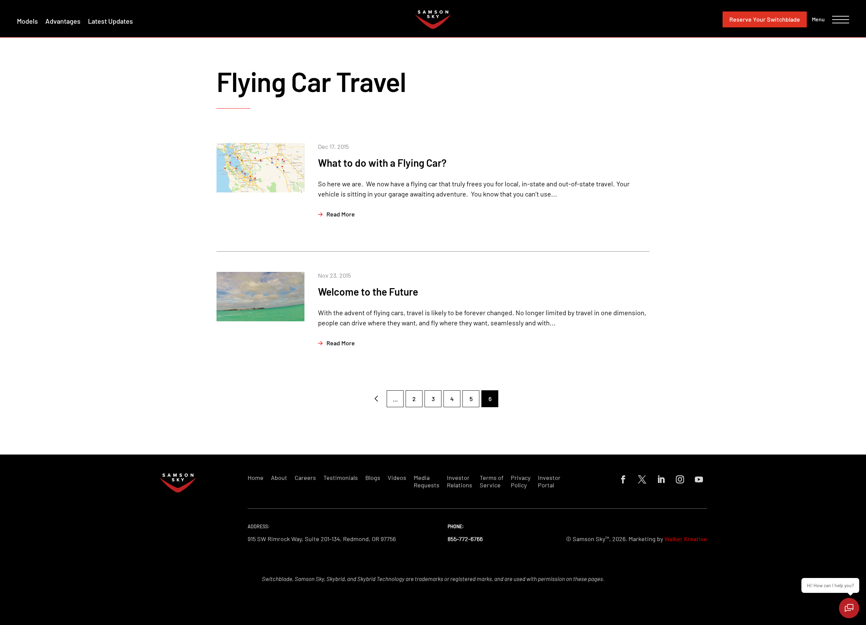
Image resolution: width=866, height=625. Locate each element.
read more (340, 214)
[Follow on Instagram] (680, 479)
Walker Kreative (685, 538)
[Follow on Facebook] (623, 479)
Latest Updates (110, 21)
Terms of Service (491, 481)
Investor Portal (549, 481)
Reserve (764, 19)
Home (256, 477)
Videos (397, 477)
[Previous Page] (376, 398)
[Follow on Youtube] (699, 479)
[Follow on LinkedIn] (661, 479)
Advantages (63, 21)
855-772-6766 (465, 538)
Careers (305, 477)
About (279, 477)
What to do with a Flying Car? (382, 163)
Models (27, 21)
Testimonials (340, 477)
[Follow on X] (642, 479)
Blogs (372, 477)
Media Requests (426, 481)
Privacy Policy (520, 481)
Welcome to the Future (368, 291)
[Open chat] (849, 608)
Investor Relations (459, 481)
